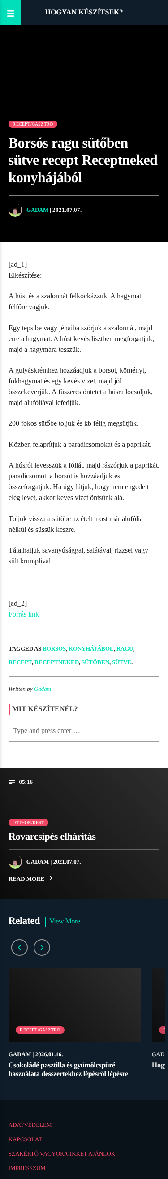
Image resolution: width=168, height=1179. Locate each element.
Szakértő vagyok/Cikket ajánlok (62, 1153)
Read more (27, 878)
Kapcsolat (25, 1139)
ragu (124, 648)
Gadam (37, 210)
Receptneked (56, 662)
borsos (54, 648)
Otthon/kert (28, 822)
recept (20, 662)
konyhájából (91, 648)
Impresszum (27, 1168)
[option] (74, 1027)
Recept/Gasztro (33, 124)
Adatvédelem (30, 1124)
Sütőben (95, 662)
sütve (121, 662)
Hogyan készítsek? (84, 12)
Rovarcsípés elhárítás (52, 836)
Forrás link (24, 614)
